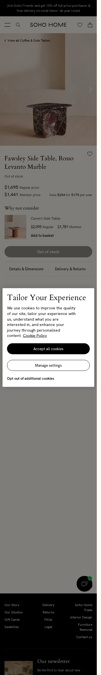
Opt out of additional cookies (30, 378)
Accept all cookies (48, 348)
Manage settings (48, 365)
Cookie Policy (35, 335)
